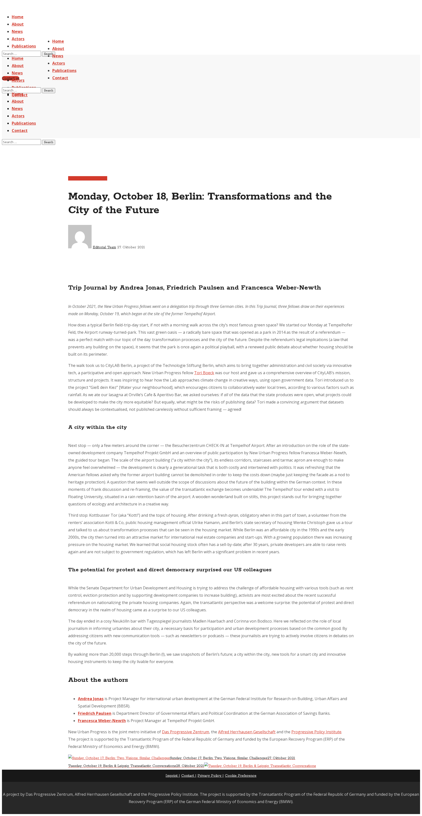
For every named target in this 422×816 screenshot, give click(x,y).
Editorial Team (104, 247)
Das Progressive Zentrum (185, 732)
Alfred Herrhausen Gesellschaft (246, 732)
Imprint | (173, 776)
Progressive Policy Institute (316, 732)
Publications (78, 178)
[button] (10, 78)
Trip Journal (97, 178)
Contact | (188, 776)
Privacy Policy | (211, 776)
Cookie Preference (240, 776)
